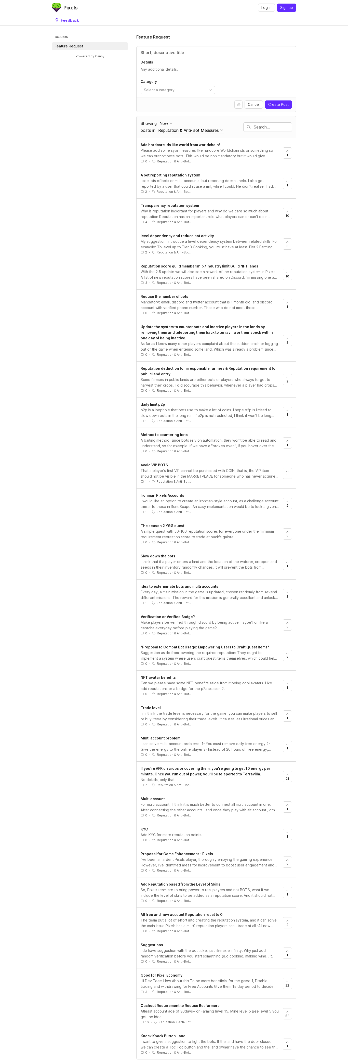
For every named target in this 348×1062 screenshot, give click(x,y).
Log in (266, 7)
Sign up (286, 7)
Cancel (254, 104)
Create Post (278, 104)
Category (149, 81)
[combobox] (178, 90)
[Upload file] (238, 104)
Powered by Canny (90, 56)
